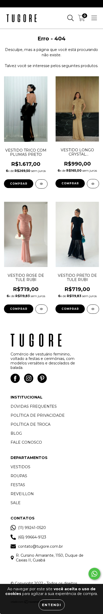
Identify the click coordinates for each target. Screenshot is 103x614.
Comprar (18, 183)
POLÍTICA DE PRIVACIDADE (38, 415)
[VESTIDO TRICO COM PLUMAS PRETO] (41, 184)
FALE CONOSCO (26, 442)
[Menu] (94, 18)
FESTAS (18, 484)
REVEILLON (22, 493)
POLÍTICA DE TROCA (30, 424)
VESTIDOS (20, 467)
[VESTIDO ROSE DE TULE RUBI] (41, 309)
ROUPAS (19, 476)
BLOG (16, 433)
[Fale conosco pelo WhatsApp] (94, 574)
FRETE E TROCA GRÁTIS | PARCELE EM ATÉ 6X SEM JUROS (51, 4)
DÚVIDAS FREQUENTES (34, 406)
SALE (16, 502)
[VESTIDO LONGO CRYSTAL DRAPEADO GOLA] (93, 183)
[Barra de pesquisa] (70, 18)
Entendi (51, 605)
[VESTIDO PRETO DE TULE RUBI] (93, 309)
